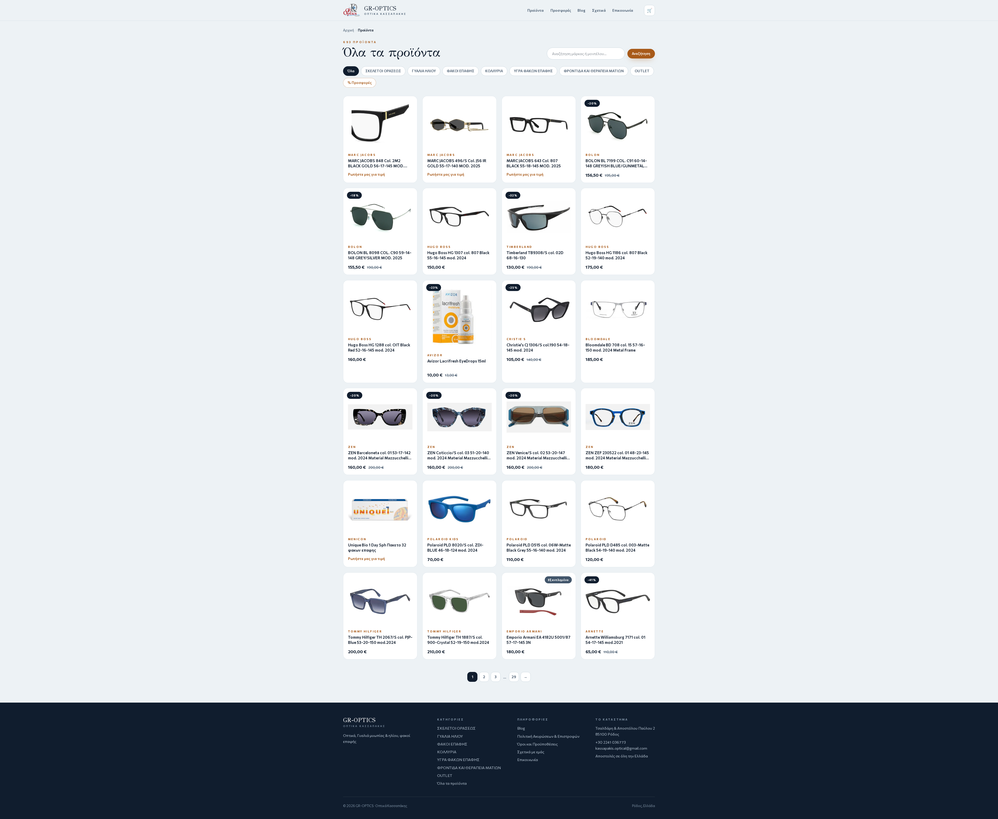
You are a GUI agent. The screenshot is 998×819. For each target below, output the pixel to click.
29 (513, 677)
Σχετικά (599, 10)
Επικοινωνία (622, 10)
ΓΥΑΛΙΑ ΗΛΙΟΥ (424, 71)
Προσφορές (560, 10)
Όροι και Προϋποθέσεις (537, 744)
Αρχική (348, 30)
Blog (581, 10)
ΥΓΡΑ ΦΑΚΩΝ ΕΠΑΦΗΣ (533, 71)
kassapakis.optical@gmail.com (621, 748)
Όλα (350, 71)
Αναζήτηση (641, 53)
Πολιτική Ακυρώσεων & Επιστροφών (548, 736)
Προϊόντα (535, 10)
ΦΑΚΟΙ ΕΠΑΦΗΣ (460, 71)
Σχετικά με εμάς (530, 751)
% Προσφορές (359, 82)
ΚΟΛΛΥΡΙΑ (494, 71)
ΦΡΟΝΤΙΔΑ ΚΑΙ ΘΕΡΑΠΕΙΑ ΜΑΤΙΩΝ (594, 71)
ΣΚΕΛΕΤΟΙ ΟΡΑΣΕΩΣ (383, 71)
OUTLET (642, 71)
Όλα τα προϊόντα (452, 783)
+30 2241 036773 (610, 742)
